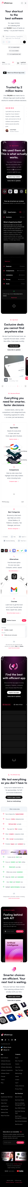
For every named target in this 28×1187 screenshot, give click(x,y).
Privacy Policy (18, 1089)
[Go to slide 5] (14, 386)
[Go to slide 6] (16, 386)
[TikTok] (5, 1040)
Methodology (18, 1073)
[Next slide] (25, 386)
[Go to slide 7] (18, 386)
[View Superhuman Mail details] (12, 212)
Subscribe (17, 1067)
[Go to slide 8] (20, 386)
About (16, 1057)
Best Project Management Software (21, 1117)
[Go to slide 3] (10, 386)
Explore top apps (14, 692)
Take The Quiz (19, 1070)
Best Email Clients (19, 1100)
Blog (2, 1082)
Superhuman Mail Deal (6, 1097)
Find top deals (14, 346)
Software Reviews (5, 1061)
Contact (17, 1079)
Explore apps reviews (14, 797)
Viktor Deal (4, 1103)
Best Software (4, 1057)
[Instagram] (12, 1040)
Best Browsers (19, 1124)
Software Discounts (6, 1064)
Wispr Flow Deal (5, 1115)
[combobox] (15, 37)
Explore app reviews (14, 996)
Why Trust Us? (19, 1061)
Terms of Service (19, 1085)
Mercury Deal (4, 1109)
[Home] (7, 3)
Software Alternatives (6, 1067)
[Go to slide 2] (8, 386)
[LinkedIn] (15, 1040)
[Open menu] (25, 3)
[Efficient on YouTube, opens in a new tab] (20, 1171)
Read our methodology (14, 801)
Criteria (17, 1076)
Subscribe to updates (14, 180)
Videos (3, 1079)
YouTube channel (17, 1163)
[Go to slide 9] (21, 386)
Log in (16, 1082)
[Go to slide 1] (6, 386)
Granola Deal (4, 1100)
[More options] (24, 212)
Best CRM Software (20, 1108)
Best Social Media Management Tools (20, 1104)
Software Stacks (5, 1073)
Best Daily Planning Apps (20, 1112)
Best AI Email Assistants (21, 1121)
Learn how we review (14, 648)
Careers (17, 1064)
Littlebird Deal (4, 1112)
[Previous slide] (2, 386)
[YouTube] (2, 1040)
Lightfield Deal (4, 1106)
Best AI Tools (18, 1097)
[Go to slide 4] (12, 386)
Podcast (3, 1076)
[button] (5, 212)
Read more (7, 261)
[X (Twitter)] (8, 1040)
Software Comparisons (7, 1070)
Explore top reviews (14, 177)
